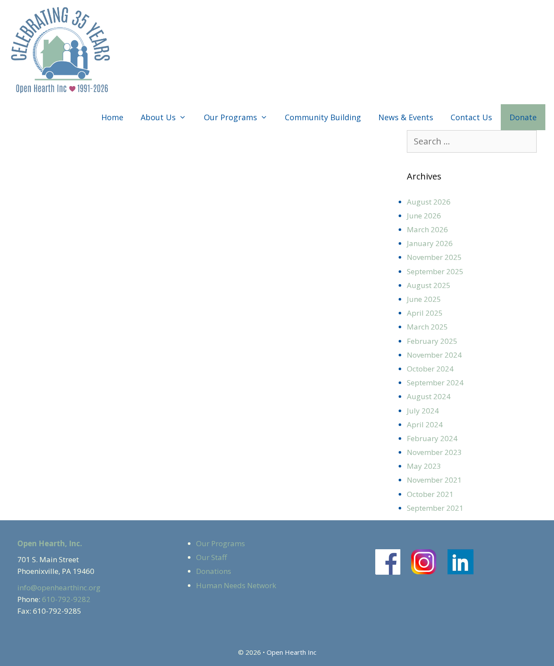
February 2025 (432, 341)
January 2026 (430, 243)
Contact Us (471, 117)
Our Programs (220, 543)
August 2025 (429, 285)
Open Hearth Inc (291, 652)
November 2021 (434, 480)
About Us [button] (158, 117)
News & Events (405, 117)
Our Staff (211, 557)
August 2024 (429, 396)
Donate (523, 117)
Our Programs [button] (230, 117)
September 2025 (435, 271)
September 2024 (435, 382)
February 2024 (432, 438)
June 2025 (424, 299)
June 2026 (424, 216)
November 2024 (434, 355)
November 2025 (434, 257)
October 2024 (430, 369)
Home (112, 117)
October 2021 (430, 494)
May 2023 (424, 466)
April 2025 (425, 313)
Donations (213, 571)
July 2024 (423, 411)
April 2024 (425, 424)
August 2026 (429, 202)
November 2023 (434, 452)
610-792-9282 (66, 599)
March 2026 (427, 229)
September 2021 (435, 508)
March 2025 (427, 327)
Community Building (323, 117)
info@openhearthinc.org (58, 587)
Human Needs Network (236, 585)
